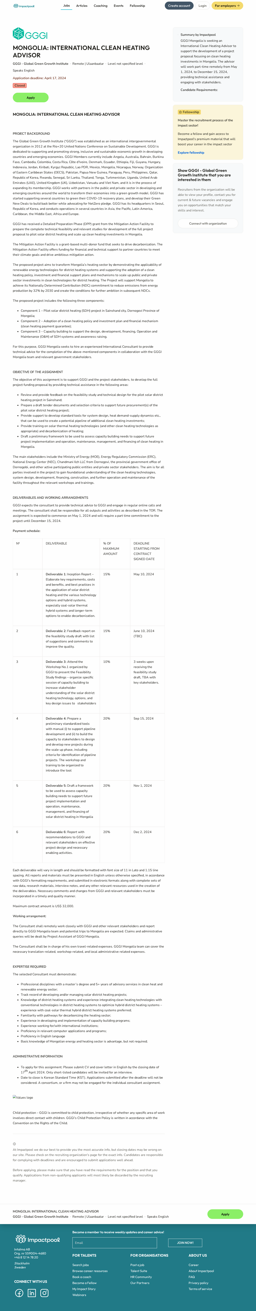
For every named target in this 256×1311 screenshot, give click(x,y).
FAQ (192, 1277)
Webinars (79, 1295)
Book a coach (81, 1277)
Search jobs (80, 1265)
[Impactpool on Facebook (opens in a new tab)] (19, 1298)
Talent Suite (138, 1271)
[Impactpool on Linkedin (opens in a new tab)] (32, 1298)
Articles (81, 6)
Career (194, 1265)
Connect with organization (208, 223)
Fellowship (137, 6)
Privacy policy (198, 1283)
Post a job (137, 1265)
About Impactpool (201, 1271)
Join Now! (185, 1243)
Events (118, 6)
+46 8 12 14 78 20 (26, 1257)
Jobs (66, 5)
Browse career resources (90, 1271)
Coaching (100, 6)
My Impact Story (84, 1289)
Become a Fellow (84, 1283)
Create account (179, 6)
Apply (31, 98)
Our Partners (139, 1283)
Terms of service (200, 1289)
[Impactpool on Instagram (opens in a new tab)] (44, 1298)
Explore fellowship (191, 152)
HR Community (141, 1277)
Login (203, 6)
